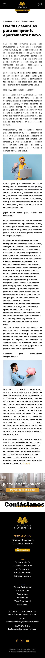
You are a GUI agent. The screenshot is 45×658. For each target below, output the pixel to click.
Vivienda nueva (28, 21)
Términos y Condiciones (23, 540)
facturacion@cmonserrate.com (22, 629)
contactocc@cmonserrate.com (22, 614)
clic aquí (25, 464)
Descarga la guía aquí (22, 490)
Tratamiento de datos (22, 544)
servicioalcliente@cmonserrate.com (22, 622)
